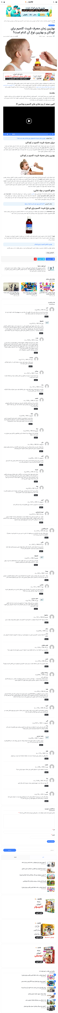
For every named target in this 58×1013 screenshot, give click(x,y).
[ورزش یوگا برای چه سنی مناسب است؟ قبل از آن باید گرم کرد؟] (11, 287)
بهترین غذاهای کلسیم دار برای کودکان (43, 244)
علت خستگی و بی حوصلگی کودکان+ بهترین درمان (36, 1000)
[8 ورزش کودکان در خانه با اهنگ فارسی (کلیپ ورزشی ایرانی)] (47, 287)
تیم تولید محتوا (41, 266)
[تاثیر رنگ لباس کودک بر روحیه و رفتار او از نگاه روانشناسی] (51, 883)
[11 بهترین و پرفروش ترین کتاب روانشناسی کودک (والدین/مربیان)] (51, 876)
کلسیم (33, 194)
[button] (29, 121)
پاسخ (46, 316)
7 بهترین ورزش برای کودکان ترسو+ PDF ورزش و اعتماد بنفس (30, 293)
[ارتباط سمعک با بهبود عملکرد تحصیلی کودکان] (51, 995)
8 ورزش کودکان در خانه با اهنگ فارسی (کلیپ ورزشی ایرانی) (47, 293)
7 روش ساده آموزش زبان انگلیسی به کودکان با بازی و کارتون (34, 868)
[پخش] (53, 134)
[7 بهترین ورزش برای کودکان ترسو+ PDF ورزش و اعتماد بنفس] (29, 287)
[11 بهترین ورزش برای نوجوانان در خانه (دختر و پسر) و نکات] (51, 864)
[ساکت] (7, 134)
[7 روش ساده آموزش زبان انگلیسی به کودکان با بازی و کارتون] (51, 870)
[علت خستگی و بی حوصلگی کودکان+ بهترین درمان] (51, 1002)
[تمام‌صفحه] (5, 134)
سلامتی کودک (49, 253)
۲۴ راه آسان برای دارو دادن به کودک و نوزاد (34, 204)
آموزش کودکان (47, 21)
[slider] (30, 134)
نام (54, 830)
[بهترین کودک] (29, 2)
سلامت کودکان (39, 21)
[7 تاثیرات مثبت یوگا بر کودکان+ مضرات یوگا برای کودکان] (51, 1008)
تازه (43, 857)
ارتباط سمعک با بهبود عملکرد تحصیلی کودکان (37, 994)
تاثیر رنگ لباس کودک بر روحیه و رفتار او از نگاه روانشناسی (34, 881)
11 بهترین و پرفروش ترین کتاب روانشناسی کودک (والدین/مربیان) (33, 875)
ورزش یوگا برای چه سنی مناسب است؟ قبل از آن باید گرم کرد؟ (11, 293)
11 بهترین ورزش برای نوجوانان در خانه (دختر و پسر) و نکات (34, 862)
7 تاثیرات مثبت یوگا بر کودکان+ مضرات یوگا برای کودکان (35, 1006)
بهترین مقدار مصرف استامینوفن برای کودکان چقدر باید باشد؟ (31, 138)
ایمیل (53, 835)
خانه (52, 21)
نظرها (15, 857)
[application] (29, 121)
